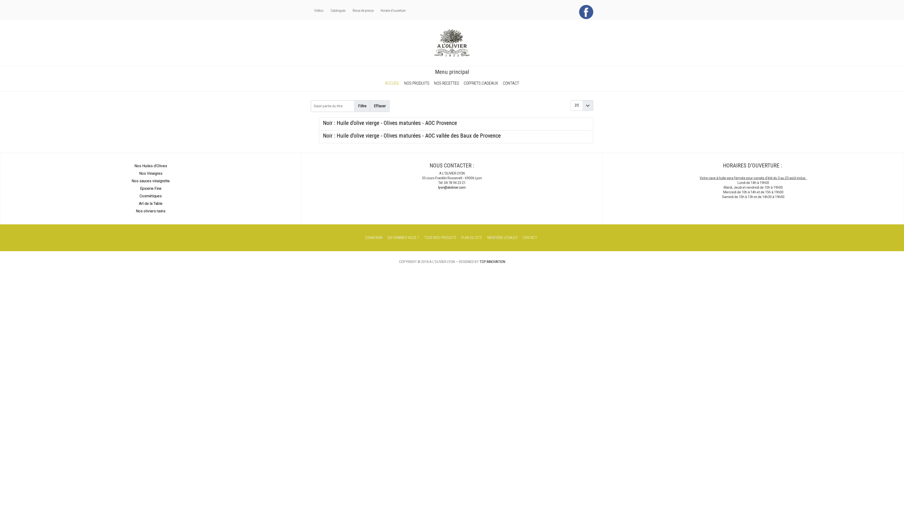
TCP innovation (492, 262)
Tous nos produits (440, 237)
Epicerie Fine (150, 188)
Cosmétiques (151, 196)
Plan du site (471, 237)
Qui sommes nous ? (403, 237)
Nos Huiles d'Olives (150, 166)
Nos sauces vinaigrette (151, 181)
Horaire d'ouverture (393, 10)
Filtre (362, 106)
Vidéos (318, 10)
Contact (511, 83)
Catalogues (338, 10)
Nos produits (416, 83)
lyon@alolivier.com (452, 187)
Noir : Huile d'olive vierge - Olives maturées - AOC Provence (390, 123)
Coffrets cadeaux (481, 83)
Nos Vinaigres (150, 173)
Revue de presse (363, 10)
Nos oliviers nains (150, 211)
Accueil (392, 83)
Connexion (373, 237)
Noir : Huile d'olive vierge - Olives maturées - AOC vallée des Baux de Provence (412, 135)
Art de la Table (150, 203)
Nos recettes (446, 83)
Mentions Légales (502, 237)
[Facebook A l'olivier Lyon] (586, 12)
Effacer (380, 106)
